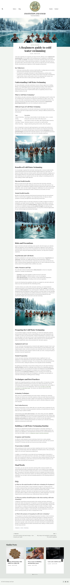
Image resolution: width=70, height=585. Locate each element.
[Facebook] (63, 582)
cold (22, 527)
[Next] (62, 560)
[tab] (33, 574)
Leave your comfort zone (54, 561)
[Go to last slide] (8, 560)
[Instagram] (66, 582)
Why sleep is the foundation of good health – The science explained (47, 535)
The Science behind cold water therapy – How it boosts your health (23, 535)
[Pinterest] (68, 582)
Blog (20, 9)
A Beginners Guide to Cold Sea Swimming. (39, 433)
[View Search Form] (2, 9)
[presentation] (15, 553)
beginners (17, 527)
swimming (26, 527)
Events (51, 9)
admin (32, 53)
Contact (56, 9)
